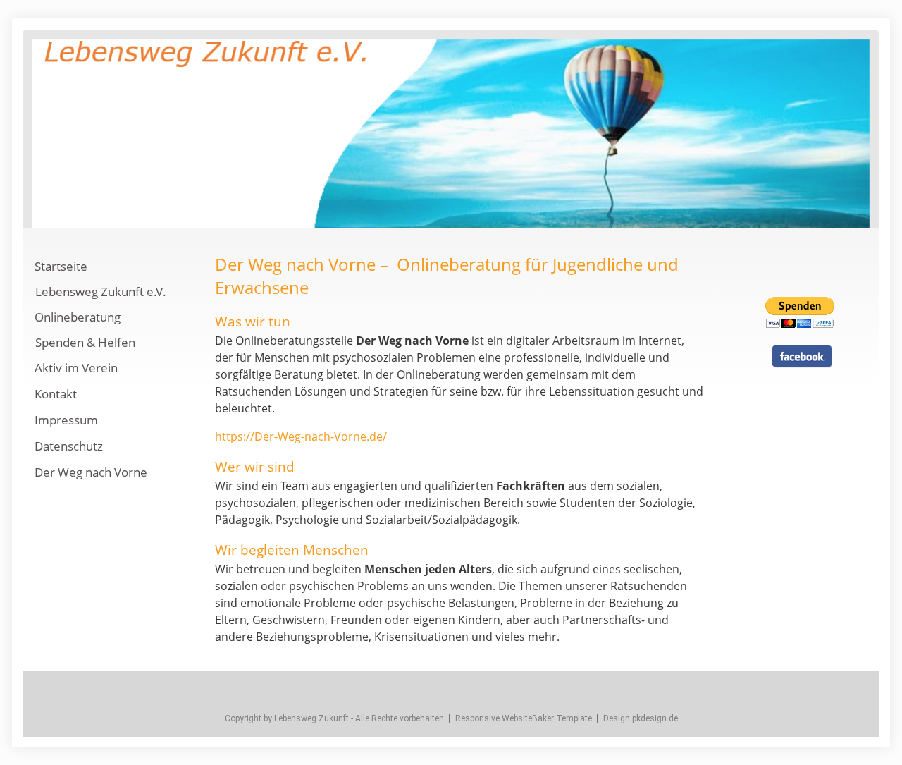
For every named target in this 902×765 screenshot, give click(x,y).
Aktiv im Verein (76, 368)
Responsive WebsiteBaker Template (523, 718)
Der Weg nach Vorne (91, 472)
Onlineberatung (78, 317)
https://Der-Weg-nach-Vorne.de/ (301, 436)
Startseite (61, 266)
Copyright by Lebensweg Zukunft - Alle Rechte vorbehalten (334, 718)
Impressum (66, 420)
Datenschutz (69, 446)
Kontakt (56, 394)
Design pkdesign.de (640, 718)
